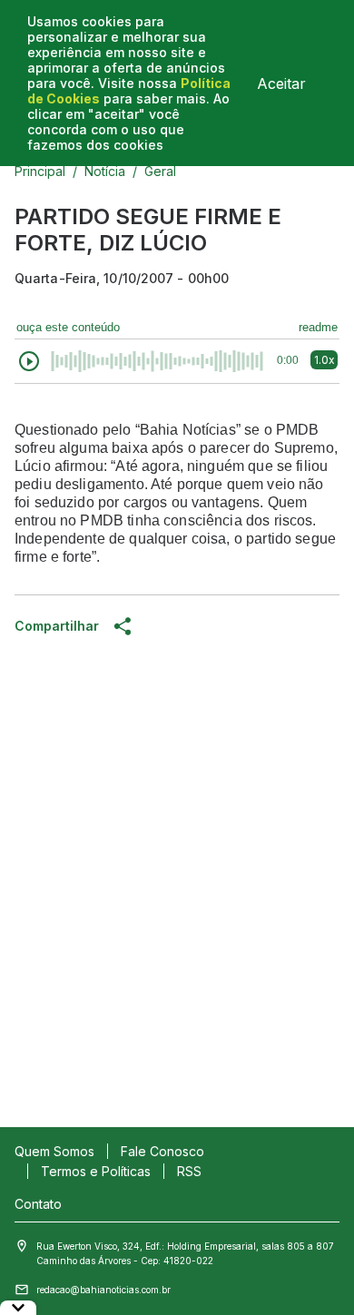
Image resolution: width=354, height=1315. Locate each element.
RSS (189, 1171)
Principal (40, 171)
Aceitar (281, 83)
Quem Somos (54, 1151)
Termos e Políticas (96, 1171)
